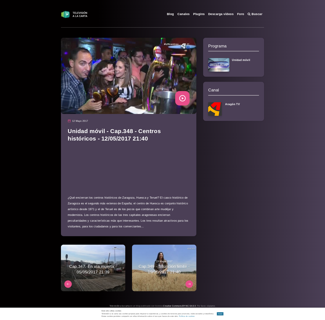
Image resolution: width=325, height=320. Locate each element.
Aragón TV (232, 104)
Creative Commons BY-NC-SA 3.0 (179, 306)
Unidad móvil (241, 60)
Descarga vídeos (221, 14)
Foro (240, 14)
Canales (183, 14)
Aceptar (220, 314)
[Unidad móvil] (218, 65)
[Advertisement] (129, 171)
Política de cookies (187, 316)
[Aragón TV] (215, 109)
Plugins (199, 14)
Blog (170, 14)
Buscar (256, 14)
